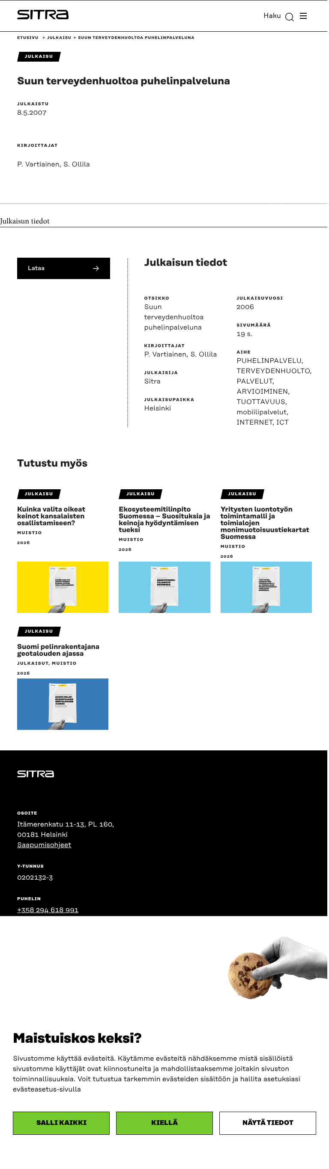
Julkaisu (59, 38)
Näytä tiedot (267, 1123)
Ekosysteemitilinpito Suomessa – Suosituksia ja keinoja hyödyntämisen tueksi (164, 519)
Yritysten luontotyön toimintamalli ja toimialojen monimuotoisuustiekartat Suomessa (265, 523)
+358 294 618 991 (47, 910)
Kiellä (164, 1123)
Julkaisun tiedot (25, 222)
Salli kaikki (61, 1123)
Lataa (36, 268)
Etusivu (28, 38)
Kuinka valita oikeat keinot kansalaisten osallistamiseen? (51, 516)
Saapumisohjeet (44, 845)
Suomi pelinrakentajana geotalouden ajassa (58, 650)
